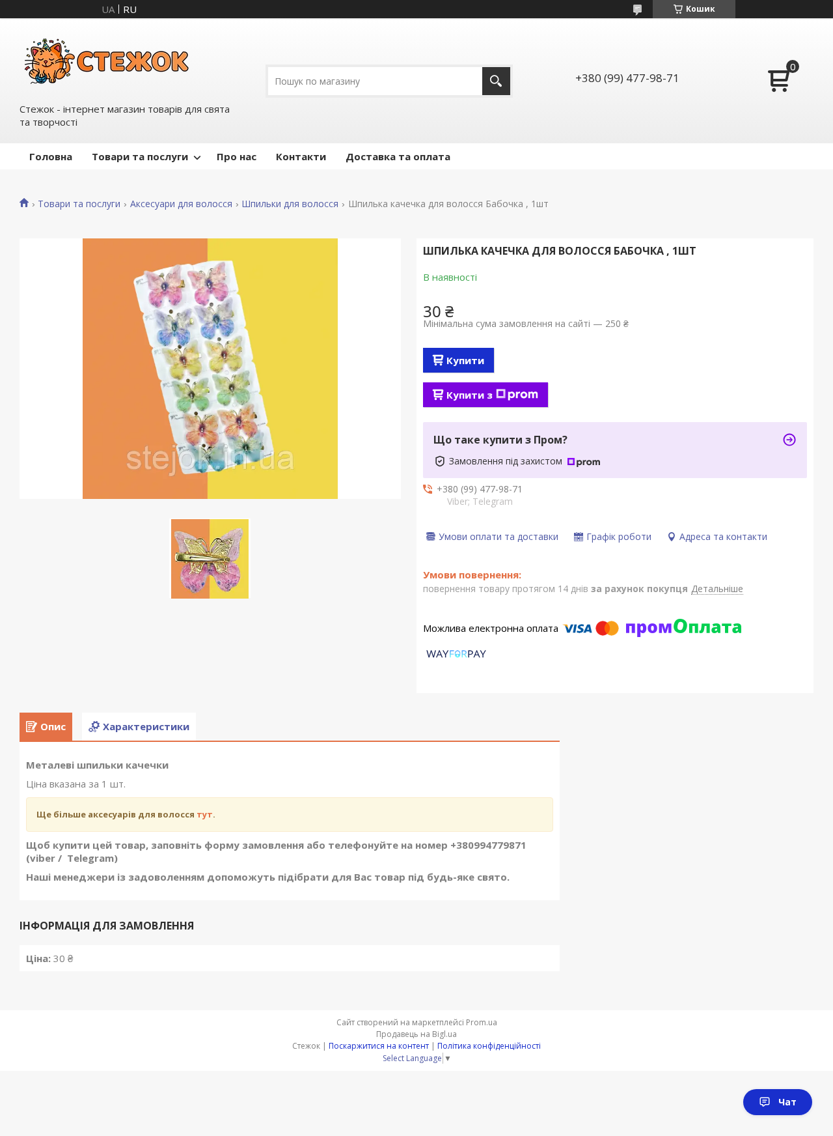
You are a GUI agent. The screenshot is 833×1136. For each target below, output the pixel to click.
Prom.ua (481, 1022)
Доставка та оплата (398, 156)
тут (205, 814)
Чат (787, 1102)
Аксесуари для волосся (181, 204)
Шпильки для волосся (289, 204)
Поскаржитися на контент (379, 1045)
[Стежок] (107, 59)
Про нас (236, 156)
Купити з (469, 394)
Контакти (301, 156)
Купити (465, 360)
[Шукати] (496, 81)
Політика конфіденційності (489, 1045)
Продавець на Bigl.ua (416, 1034)
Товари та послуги (140, 156)
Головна (50, 156)
